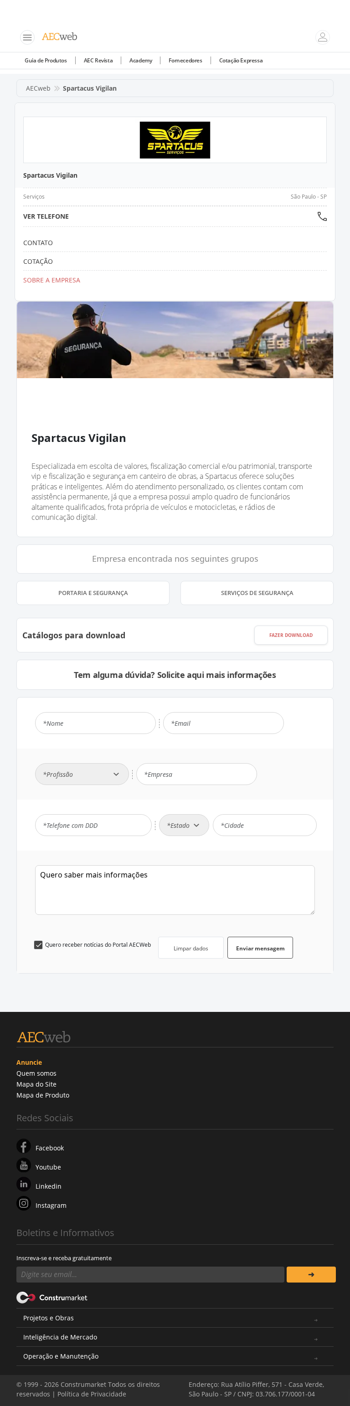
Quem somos (36, 1073)
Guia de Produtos (46, 60)
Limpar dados (191, 948)
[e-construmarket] (52, 1297)
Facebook (50, 1148)
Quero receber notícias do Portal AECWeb (98, 945)
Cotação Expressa (241, 60)
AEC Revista (98, 60)
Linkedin (49, 1186)
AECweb (38, 88)
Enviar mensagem (260, 948)
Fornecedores (185, 60)
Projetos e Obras (48, 1318)
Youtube (48, 1167)
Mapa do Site (36, 1084)
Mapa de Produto (42, 1095)
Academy (140, 60)
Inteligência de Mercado (60, 1337)
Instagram (51, 1205)
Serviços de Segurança (257, 593)
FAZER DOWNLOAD (291, 635)
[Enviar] (311, 1275)
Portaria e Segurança (93, 593)
